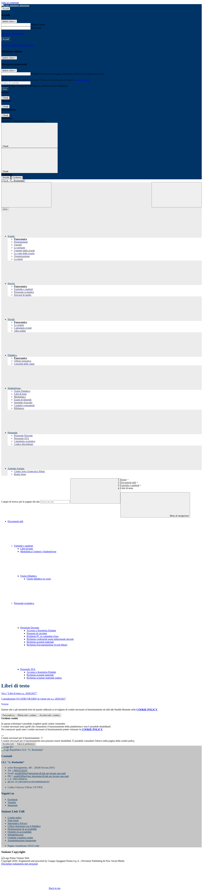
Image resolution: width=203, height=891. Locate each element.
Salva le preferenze (26, 744)
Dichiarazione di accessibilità (22, 829)
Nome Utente (38, 24)
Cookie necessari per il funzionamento (20, 738)
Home (123, 479)
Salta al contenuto (10, 2)
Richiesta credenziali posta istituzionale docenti (50, 639)
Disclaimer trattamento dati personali (19, 863)
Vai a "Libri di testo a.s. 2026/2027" (19, 693)
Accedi (6, 8)
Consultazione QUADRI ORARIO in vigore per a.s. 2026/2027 (33, 698)
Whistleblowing (15, 834)
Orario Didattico (28, 576)
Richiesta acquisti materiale (40, 642)
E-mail (34, 73)
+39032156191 (19, 770)
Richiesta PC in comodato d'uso (43, 636)
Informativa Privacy (17, 823)
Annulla (6, 177)
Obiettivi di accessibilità (19, 832)
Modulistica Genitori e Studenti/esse (38, 551)
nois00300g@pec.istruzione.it (41, 776)
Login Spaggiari (83, 80)
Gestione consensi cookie (20, 837)
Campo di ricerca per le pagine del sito (20, 501)
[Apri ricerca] (177, 194)
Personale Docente (30, 627)
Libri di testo (26, 548)
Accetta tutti (50, 715)
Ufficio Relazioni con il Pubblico (24, 826)
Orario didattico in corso (39, 578)
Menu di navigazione (179, 516)
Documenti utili (128, 482)
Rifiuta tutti (27, 715)
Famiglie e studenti (129, 485)
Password (36, 27)
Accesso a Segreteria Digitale (41, 630)
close (5, 209)
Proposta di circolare (37, 633)
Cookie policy (15, 817)
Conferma (17, 177)
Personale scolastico (24, 603)
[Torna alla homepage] (101, 180)
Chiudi (5, 98)
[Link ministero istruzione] (15, 5)
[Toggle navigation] (26, 194)
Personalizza (8, 715)
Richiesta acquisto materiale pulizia (44, 677)
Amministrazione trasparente (22, 840)
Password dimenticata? (12, 33)
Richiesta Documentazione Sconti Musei (47, 644)
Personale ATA (28, 669)
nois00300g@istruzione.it (40, 773)
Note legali (13, 820)
